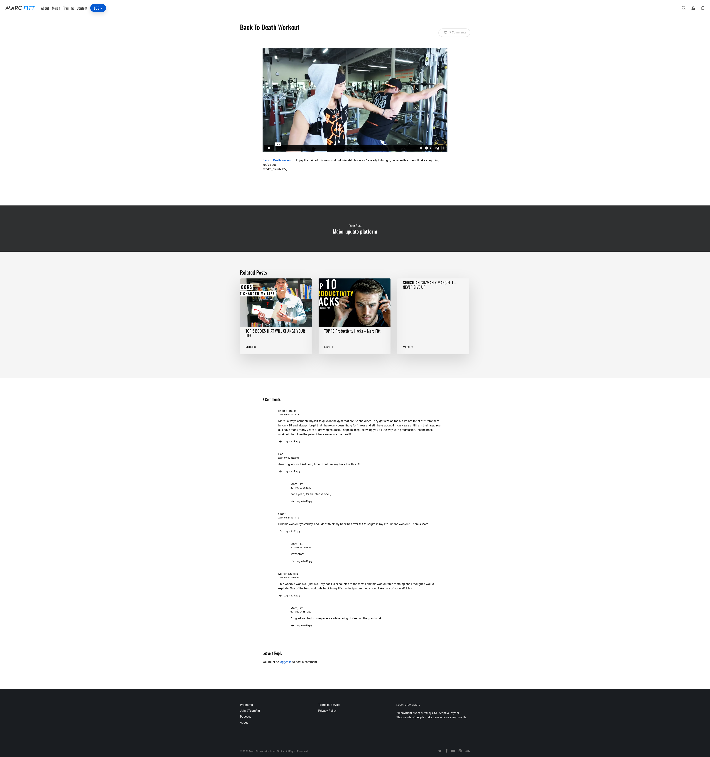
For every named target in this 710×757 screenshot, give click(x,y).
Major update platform (355, 228)
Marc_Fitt (296, 484)
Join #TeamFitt (250, 710)
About (244, 722)
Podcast (245, 716)
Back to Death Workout (278, 160)
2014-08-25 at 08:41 (300, 547)
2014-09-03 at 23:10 (300, 487)
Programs (246, 705)
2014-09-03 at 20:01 (288, 457)
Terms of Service (329, 705)
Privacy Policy (327, 710)
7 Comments (457, 32)
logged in (286, 662)
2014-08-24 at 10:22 (300, 611)
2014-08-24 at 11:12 (288, 517)
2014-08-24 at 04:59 (288, 577)
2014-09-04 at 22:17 (288, 414)
